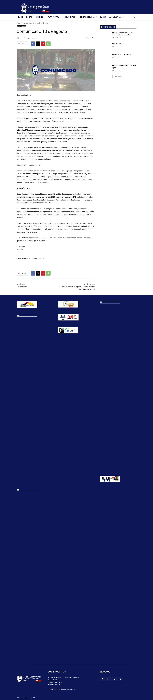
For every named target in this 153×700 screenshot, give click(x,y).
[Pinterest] (43, 43)
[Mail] (114, 679)
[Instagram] (108, 679)
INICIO (20, 17)
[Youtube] (120, 679)
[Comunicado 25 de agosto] (105, 57)
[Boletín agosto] (105, 46)
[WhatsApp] (48, 43)
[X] (38, 43)
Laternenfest (22, 287)
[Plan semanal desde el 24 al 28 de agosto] (105, 68)
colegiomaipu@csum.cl (66, 689)
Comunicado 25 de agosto (121, 54)
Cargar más (117, 76)
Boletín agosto (117, 44)
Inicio (18, 23)
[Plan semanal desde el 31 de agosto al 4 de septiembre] (105, 35)
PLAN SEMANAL (54, 17)
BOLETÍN (29, 17)
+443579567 (56, 684)
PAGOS (103, 17)
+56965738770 (57, 682)
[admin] (18, 38)
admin (23, 38)
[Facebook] (33, 43)
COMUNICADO (26, 23)
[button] (133, 17)
